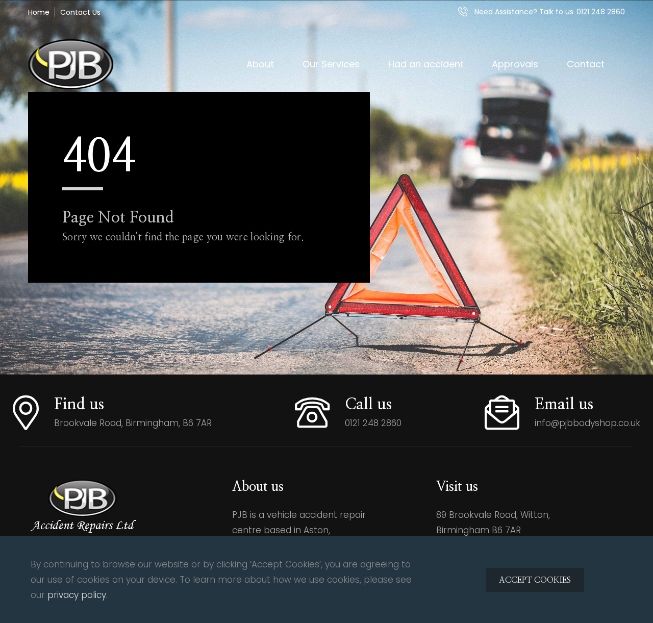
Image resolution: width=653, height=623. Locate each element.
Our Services (331, 64)
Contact (586, 64)
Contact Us (80, 12)
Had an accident (426, 64)
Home (38, 12)
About (260, 64)
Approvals (515, 64)
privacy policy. (77, 595)
